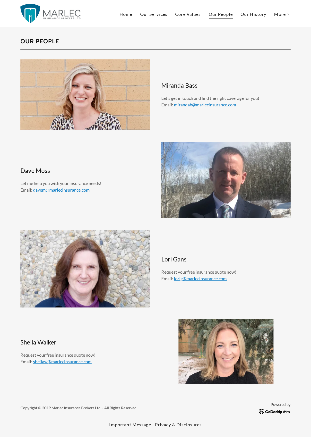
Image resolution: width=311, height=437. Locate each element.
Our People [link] (221, 14)
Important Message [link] (130, 424)
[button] (282, 14)
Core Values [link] (188, 14)
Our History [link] (253, 14)
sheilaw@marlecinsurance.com (62, 361)
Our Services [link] (154, 14)
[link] (50, 13)
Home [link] (126, 14)
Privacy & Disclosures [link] (178, 424)
